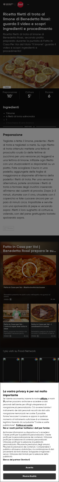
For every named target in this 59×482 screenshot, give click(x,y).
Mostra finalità (29, 476)
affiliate (44, 399)
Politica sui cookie (24, 425)
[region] (29, 432)
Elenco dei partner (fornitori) (16, 460)
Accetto (29, 468)
